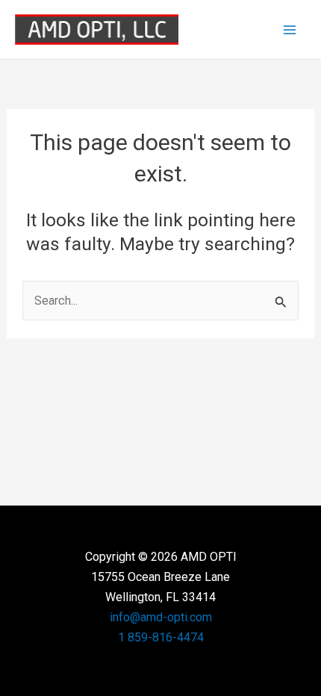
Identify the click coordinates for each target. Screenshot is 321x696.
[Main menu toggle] (289, 29)
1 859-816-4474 (161, 637)
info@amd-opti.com (161, 617)
